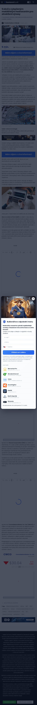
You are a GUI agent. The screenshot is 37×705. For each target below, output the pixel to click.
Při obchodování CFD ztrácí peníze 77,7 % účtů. (15, 405)
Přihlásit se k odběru (18, 352)
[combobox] (5, 346)
